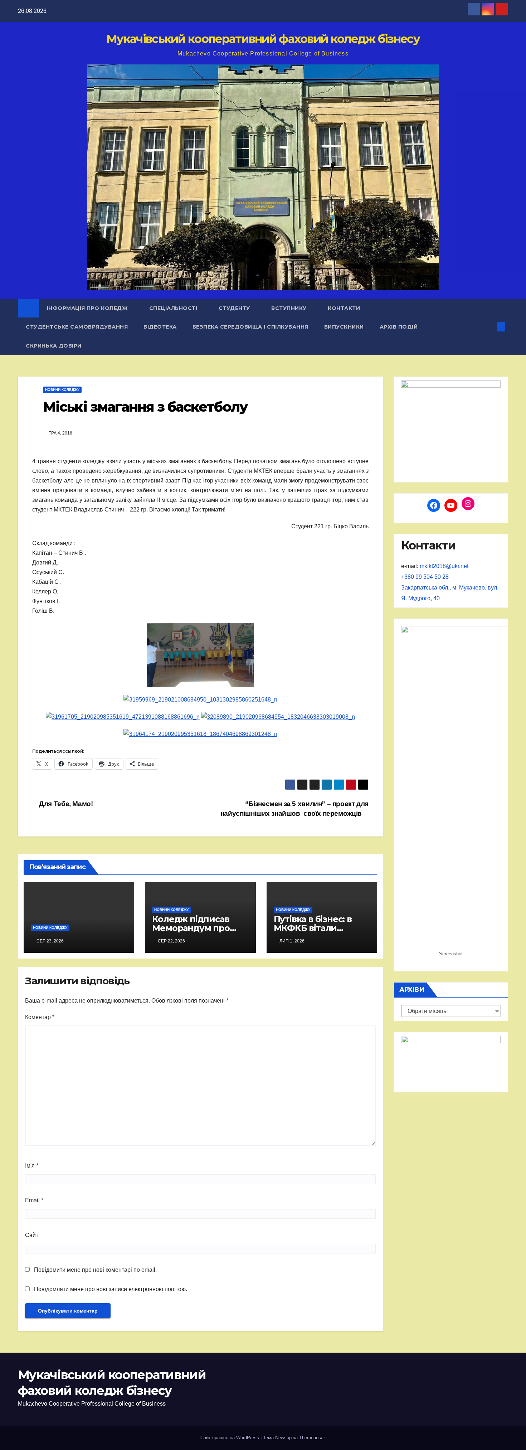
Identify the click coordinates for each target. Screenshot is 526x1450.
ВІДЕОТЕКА (160, 327)
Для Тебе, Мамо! (65, 804)
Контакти (344, 308)
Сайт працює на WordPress (230, 1437)
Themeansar (312, 1437)
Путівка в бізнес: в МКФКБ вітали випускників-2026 (313, 928)
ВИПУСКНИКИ (344, 327)
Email (34, 1200)
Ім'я (31, 1166)
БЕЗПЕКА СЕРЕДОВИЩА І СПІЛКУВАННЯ (250, 327)
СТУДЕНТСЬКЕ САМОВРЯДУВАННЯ (77, 327)
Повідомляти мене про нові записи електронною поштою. (110, 1289)
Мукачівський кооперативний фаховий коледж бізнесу (263, 39)
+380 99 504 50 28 (425, 577)
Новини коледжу (62, 390)
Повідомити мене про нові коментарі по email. (95, 1270)
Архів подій (399, 327)
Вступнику (289, 308)
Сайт (31, 1235)
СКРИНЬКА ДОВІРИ (54, 346)
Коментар (39, 1017)
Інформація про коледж (88, 308)
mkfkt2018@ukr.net (444, 566)
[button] (489, 327)
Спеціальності (174, 308)
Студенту (235, 308)
